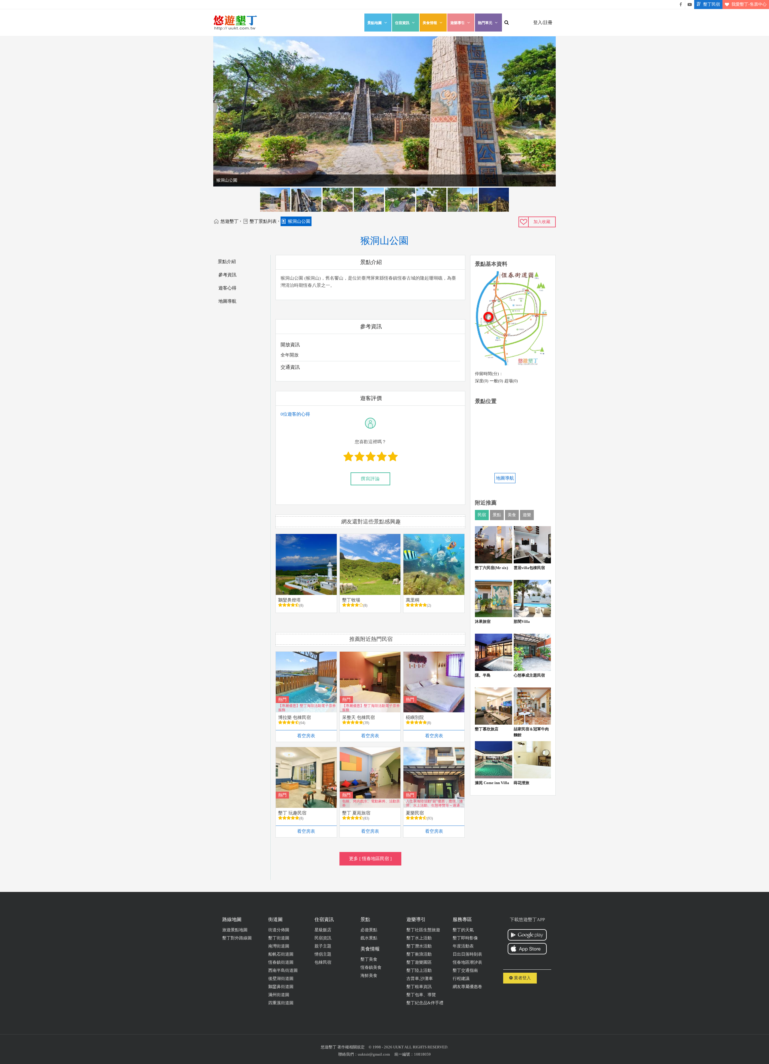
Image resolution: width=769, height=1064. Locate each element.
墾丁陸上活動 (419, 970)
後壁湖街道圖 (280, 978)
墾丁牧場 (351, 600)
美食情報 (430, 23)
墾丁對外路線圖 (237, 938)
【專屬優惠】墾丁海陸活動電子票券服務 (307, 708)
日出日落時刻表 (467, 954)
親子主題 (323, 946)
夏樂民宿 (415, 813)
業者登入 (522, 978)
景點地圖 (374, 23)
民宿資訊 (323, 938)
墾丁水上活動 (419, 938)
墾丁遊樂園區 (419, 962)
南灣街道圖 (278, 946)
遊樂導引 (457, 23)
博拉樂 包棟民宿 (294, 717)
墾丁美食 (368, 959)
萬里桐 (412, 600)
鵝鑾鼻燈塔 (289, 600)
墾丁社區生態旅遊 (423, 930)
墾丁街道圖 (278, 938)
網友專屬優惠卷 (467, 986)
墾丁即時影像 (465, 938)
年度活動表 (463, 946)
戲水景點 (368, 938)
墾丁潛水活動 (419, 946)
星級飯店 (323, 930)
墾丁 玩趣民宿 (292, 813)
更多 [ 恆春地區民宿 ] (370, 858)
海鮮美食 (368, 975)
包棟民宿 (323, 962)
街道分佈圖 (278, 930)
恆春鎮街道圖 (280, 962)
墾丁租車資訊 (419, 986)
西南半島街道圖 (283, 970)
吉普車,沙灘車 (419, 978)
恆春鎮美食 (370, 967)
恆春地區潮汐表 (467, 962)
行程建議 (461, 978)
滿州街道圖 (278, 995)
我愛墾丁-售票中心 (749, 4)
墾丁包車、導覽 (421, 995)
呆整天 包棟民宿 (358, 717)
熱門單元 (485, 23)
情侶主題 (323, 954)
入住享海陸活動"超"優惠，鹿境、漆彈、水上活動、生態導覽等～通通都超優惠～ (435, 803)
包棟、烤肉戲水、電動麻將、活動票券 (371, 803)
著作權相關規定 (351, 1047)
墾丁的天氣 (463, 930)
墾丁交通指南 (465, 970)
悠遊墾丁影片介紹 (689, 4)
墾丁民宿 (711, 4)
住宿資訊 (402, 23)
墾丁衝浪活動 (419, 954)
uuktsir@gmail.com (374, 1054)
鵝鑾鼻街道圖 (280, 986)
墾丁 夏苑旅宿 (356, 813)
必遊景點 (368, 930)
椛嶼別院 (415, 717)
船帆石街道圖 (280, 954)
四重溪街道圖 (280, 1003)
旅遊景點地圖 (235, 930)
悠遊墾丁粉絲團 (680, 4)
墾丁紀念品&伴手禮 (424, 1003)
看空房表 (306, 735)
